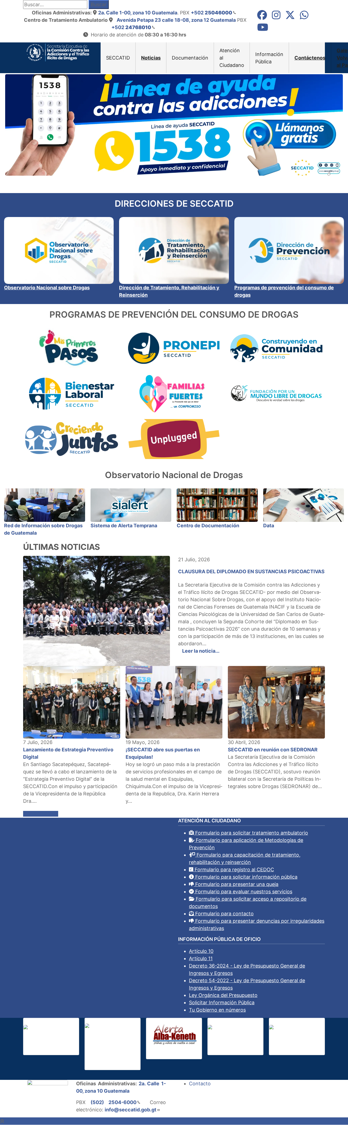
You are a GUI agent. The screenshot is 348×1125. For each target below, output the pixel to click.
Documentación (190, 58)
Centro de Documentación (208, 525)
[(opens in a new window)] (262, 17)
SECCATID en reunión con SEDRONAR (273, 749)
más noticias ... (40, 814)
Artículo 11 (201, 958)
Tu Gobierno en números (217, 1010)
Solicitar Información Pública (221, 1002)
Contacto (200, 1083)
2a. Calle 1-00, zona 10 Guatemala (137, 13)
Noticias (151, 58)
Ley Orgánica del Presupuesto (223, 995)
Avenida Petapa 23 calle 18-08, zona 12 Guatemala (176, 20)
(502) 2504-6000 (113, 1102)
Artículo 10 (201, 951)
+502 (211, 13)
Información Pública (269, 57)
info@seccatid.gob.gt (130, 1109)
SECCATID (118, 58)
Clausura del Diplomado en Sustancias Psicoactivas (251, 571)
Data (268, 525)
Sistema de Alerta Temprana (124, 525)
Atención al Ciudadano (231, 58)
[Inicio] (57, 52)
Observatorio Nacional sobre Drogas (47, 287)
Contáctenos (309, 58)
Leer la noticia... (200, 651)
